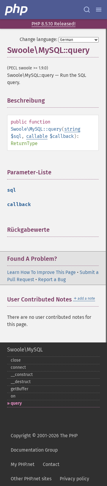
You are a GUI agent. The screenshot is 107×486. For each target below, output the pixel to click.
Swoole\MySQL (25, 349)
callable (37, 136)
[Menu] (99, 10)
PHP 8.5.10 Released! (53, 24)
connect (18, 367)
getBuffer (19, 388)
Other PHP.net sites (31, 479)
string (72, 129)
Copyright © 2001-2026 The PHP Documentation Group (44, 443)
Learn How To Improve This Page (41, 272)
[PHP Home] (17, 9)
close (16, 360)
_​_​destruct (21, 381)
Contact (51, 464)
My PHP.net (22, 464)
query (16, 403)
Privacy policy (74, 479)
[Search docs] (87, 10)
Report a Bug (52, 279)
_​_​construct (22, 374)
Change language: (38, 39)
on (13, 396)
